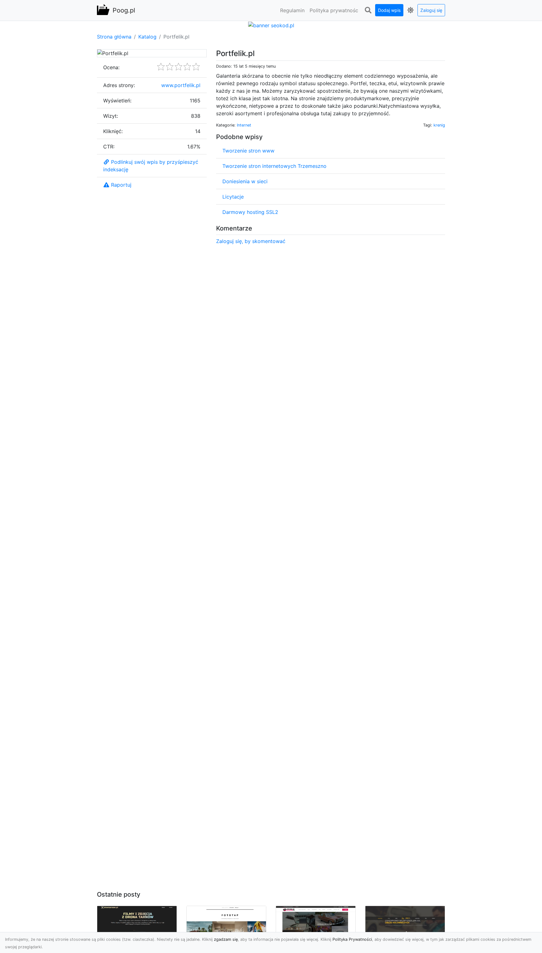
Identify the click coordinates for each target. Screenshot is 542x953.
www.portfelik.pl (180, 85)
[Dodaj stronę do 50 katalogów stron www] (271, 25)
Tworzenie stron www (248, 151)
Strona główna (114, 37)
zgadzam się (226, 939)
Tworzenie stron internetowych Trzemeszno (274, 166)
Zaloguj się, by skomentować (250, 241)
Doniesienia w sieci (245, 181)
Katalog (147, 37)
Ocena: (111, 67)
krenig (439, 125)
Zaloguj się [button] (431, 10)
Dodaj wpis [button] (389, 10)
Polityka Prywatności (352, 939)
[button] (368, 10)
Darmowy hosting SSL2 (250, 212)
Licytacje (233, 197)
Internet (244, 125)
